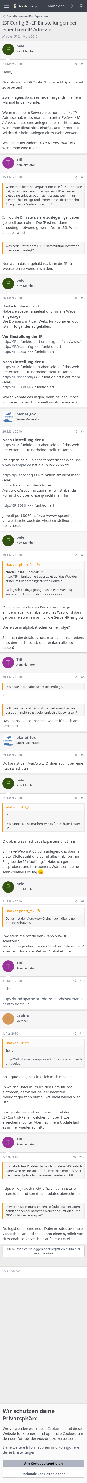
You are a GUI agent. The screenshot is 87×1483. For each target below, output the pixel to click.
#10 (82, 981)
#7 (83, 755)
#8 (83, 798)
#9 (83, 901)
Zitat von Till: (15, 807)
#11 (82, 1033)
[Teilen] (76, 64)
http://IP (9, 341)
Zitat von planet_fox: (20, 565)
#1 (83, 64)
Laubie (22, 1015)
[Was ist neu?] (71, 5)
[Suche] (81, 5)
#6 (83, 677)
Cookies (53, 1428)
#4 (83, 431)
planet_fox (26, 413)
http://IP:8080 (14, 351)
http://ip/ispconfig (17, 475)
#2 (83, 177)
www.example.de (16, 464)
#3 (83, 298)
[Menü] (6, 6)
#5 (83, 555)
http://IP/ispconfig (17, 346)
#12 (82, 1157)
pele (9, 36)
